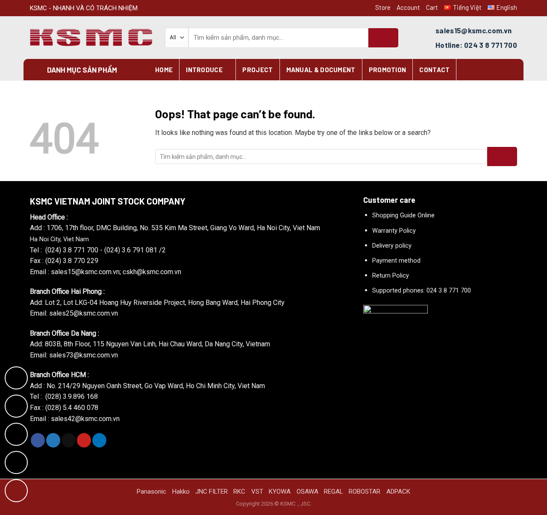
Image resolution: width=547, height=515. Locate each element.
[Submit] (383, 37)
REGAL (333, 491)
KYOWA (280, 491)
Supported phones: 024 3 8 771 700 (421, 290)
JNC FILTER (211, 491)
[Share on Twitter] (53, 440)
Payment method (396, 260)
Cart (432, 7)
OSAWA (307, 491)
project (257, 69)
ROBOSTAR (364, 491)
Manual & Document (321, 69)
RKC (239, 491)
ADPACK (398, 491)
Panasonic (151, 491)
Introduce (204, 69)
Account (408, 7)
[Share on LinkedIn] (99, 440)
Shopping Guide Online (403, 215)
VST (257, 491)
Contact (434, 69)
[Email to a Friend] (69, 440)
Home (164, 69)
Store (383, 7)
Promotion (387, 69)
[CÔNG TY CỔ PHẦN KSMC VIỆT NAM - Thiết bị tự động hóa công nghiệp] (91, 37)
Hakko (181, 491)
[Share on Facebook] (38, 440)
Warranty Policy (394, 230)
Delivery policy (392, 245)
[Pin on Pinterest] (84, 440)
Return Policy (390, 275)
